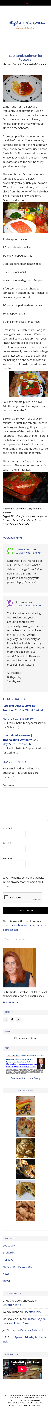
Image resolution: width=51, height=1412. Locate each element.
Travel (6, 1280)
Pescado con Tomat (31, 520)
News (6, 1273)
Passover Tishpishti (32, 1330)
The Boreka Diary (25, 26)
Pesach (16, 520)
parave (43, 516)
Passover (7, 512)
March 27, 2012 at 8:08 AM (28, 553)
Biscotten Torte (12, 1305)
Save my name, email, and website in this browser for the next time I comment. (23, 882)
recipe (6, 524)
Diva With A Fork (23, 549)
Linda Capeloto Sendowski (29, 1405)
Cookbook (21, 508)
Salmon (14, 524)
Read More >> (10, 1002)
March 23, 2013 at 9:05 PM (28, 605)
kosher (35, 516)
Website (7, 858)
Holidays (37, 508)
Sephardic (24, 524)
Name (7, 828)
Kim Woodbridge (36, 1398)
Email (7, 843)
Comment (10, 785)
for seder (26, 516)
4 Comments (41, 64)
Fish (29, 508)
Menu (25, 3)
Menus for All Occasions (17, 1266)
